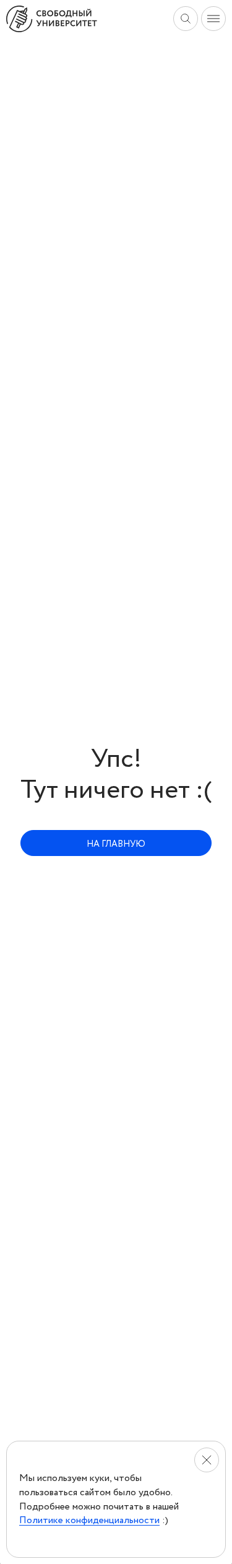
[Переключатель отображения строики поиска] (185, 18)
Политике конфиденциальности (89, 1520)
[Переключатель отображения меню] (213, 18)
